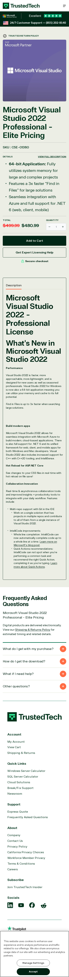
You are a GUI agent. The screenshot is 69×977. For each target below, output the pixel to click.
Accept (33, 971)
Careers (12, 869)
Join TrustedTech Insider (24, 887)
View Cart (14, 747)
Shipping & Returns (21, 753)
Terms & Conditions (21, 864)
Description (14, 285)
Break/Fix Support (20, 788)
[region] (34, 954)
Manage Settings (33, 963)
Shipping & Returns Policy (32, 630)
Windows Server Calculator (26, 771)
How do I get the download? (24, 661)
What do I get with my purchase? (28, 649)
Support (13, 804)
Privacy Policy (17, 846)
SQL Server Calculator (22, 776)
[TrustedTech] (21, 5)
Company (13, 835)
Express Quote (17, 812)
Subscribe (15, 880)
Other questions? (16, 686)
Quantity (52, 220)
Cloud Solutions (18, 782)
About (12, 828)
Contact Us (15, 841)
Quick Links (16, 763)
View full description (52, 156)
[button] (64, 6)
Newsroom (14, 794)
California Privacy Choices (25, 852)
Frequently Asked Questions (27, 817)
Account (14, 734)
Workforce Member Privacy (26, 858)
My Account (16, 742)
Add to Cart (34, 241)
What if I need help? (18, 674)
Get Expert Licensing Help (34, 252)
